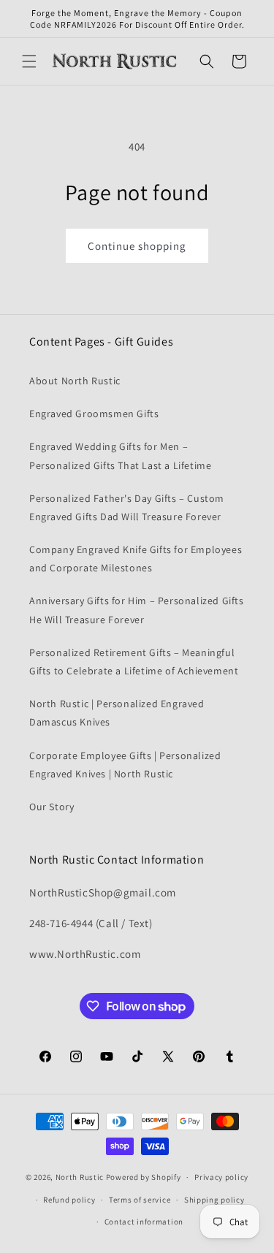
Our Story (51, 806)
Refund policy (69, 1200)
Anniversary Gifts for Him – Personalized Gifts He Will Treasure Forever (136, 609)
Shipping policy (214, 1200)
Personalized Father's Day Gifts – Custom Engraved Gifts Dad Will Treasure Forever (126, 507)
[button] (29, 61)
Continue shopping (137, 246)
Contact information (143, 1221)
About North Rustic (75, 380)
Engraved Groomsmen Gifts (94, 413)
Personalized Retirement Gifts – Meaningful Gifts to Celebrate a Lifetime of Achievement (133, 661)
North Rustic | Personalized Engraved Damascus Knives (117, 712)
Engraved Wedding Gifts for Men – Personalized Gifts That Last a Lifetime (120, 455)
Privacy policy (221, 1177)
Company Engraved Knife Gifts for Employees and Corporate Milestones (135, 558)
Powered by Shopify (143, 1177)
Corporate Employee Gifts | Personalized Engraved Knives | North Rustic (125, 764)
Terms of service (139, 1200)
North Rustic (80, 1177)
